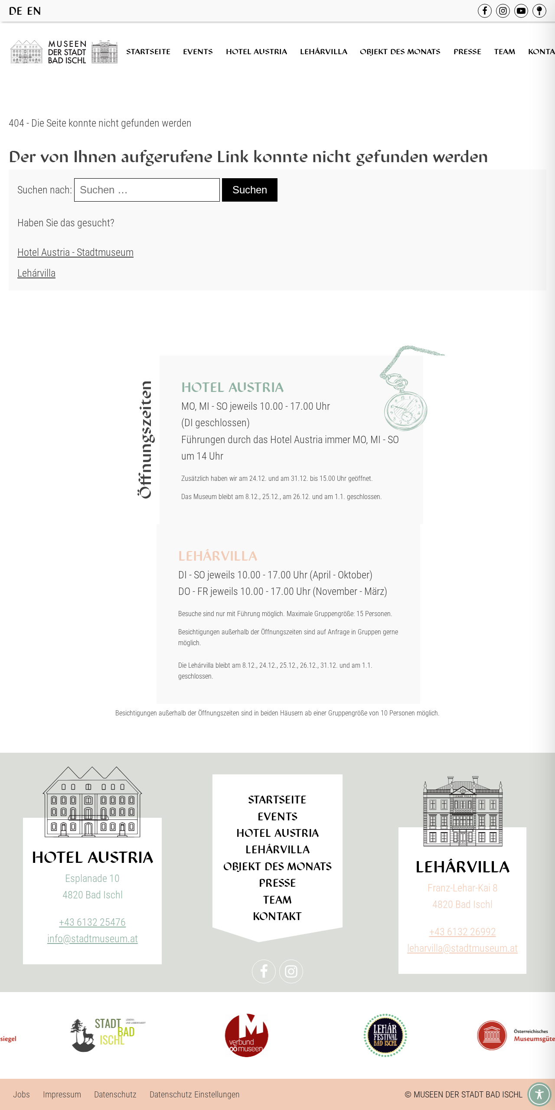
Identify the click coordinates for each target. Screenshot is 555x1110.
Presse (467, 51)
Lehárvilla (323, 51)
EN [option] (34, 11)
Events (198, 51)
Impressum (62, 1094)
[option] (34, 11)
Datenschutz (115, 1094)
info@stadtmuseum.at (92, 939)
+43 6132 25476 (92, 922)
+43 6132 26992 (462, 932)
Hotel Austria (256, 51)
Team (504, 51)
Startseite (148, 51)
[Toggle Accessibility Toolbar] (539, 1094)
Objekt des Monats (400, 51)
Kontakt (277, 916)
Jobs (21, 1094)
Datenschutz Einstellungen (195, 1094)
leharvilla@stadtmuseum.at (462, 948)
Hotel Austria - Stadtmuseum (75, 252)
